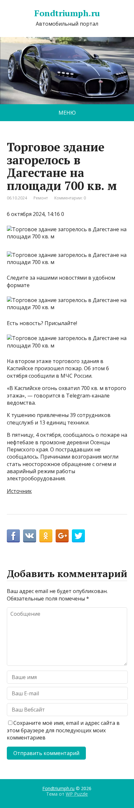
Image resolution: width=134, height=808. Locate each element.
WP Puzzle (77, 794)
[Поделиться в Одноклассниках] (45, 535)
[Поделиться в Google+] (62, 535)
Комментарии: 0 (70, 198)
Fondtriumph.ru (67, 13)
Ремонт (41, 198)
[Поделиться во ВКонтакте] (29, 535)
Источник (19, 491)
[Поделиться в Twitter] (78, 535)
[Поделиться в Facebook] (13, 535)
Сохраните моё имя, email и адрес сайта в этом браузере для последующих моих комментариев (63, 730)
